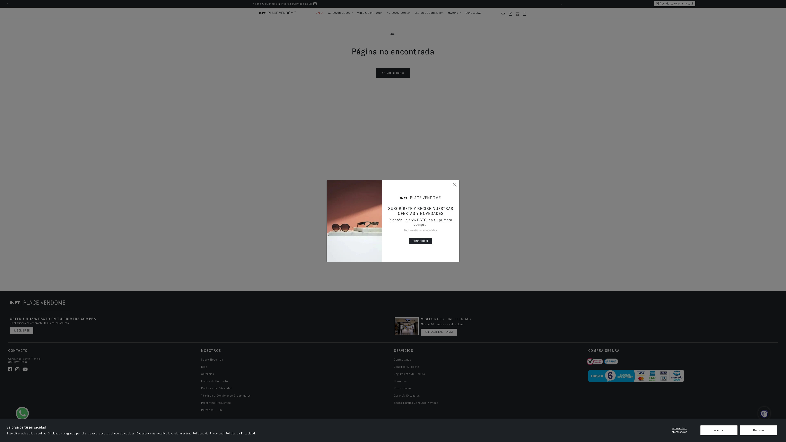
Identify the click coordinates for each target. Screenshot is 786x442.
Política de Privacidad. (240, 433)
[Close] (454, 184)
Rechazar (758, 430)
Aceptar (719, 430)
